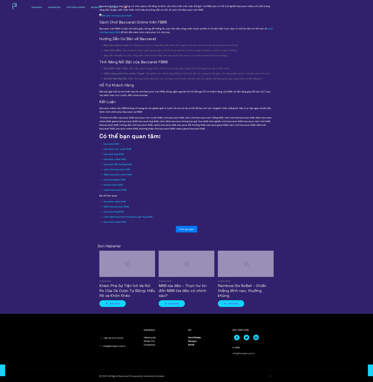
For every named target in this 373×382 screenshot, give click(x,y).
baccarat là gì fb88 (114, 154)
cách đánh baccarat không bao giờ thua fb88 (128, 216)
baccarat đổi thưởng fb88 (118, 164)
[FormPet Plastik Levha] (15, 7)
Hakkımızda (150, 337)
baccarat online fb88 (115, 159)
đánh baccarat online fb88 (118, 174)
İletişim (192, 341)
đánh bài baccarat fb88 (116, 206)
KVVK (191, 344)
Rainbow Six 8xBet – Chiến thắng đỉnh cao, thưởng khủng (242, 290)
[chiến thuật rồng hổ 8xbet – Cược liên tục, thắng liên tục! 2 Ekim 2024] (364, 370)
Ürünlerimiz (149, 344)
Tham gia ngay (186, 229)
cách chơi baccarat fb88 (117, 169)
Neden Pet (149, 341)
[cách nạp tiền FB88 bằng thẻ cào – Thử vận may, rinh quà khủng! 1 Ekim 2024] (8, 370)
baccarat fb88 (111, 143)
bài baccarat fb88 (113, 184)
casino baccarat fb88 (115, 189)
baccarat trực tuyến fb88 (117, 149)
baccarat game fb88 (114, 179)
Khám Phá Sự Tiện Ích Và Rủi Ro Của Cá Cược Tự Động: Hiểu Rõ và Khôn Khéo (127, 290)
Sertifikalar (194, 337)
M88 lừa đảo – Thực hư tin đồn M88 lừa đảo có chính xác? (183, 290)
